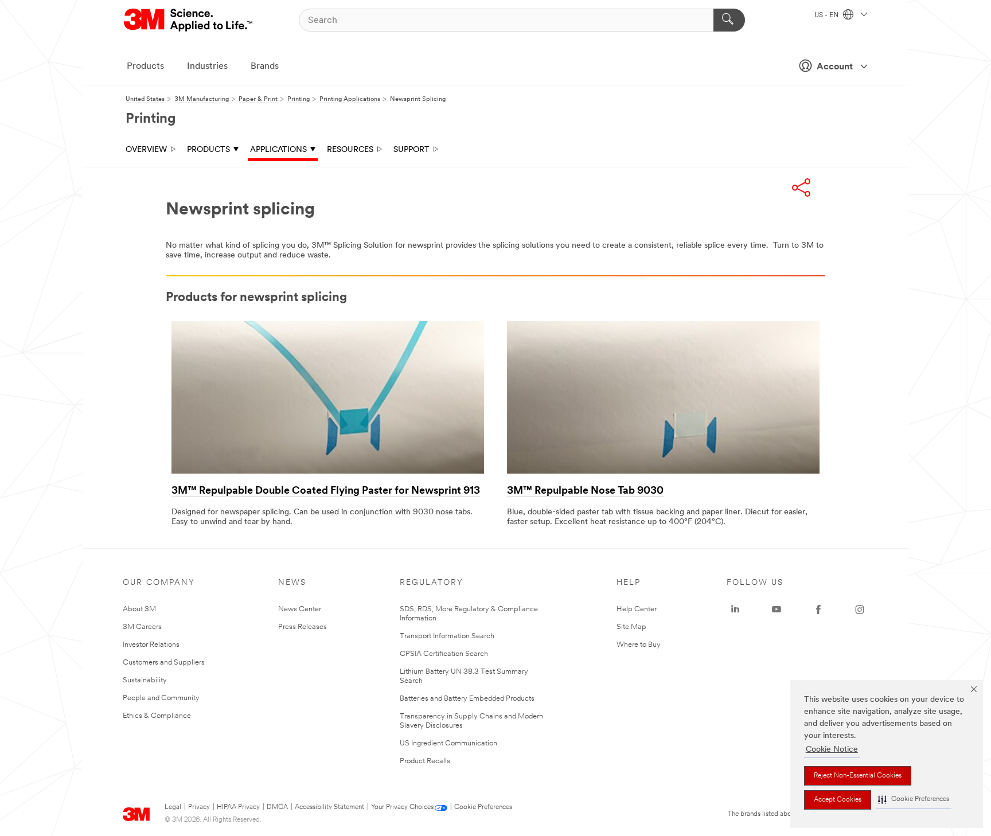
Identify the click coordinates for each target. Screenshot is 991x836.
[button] (913, 799)
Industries (207, 66)
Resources (350, 150)
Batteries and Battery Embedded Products (467, 698)
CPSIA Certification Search (444, 654)
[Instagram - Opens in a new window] (859, 609)
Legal (173, 807)
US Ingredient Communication (448, 743)
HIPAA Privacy (238, 807)
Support (411, 150)
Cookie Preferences (483, 807)
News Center (299, 609)
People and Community (161, 698)
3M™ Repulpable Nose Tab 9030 (585, 491)
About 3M (139, 609)
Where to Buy (639, 645)
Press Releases (302, 627)
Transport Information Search (447, 636)
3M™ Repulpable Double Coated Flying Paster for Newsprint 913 (325, 491)
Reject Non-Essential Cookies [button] (858, 775)
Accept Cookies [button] (837, 799)
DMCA (277, 807)
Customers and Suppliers (164, 662)
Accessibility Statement (329, 807)
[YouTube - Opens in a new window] (776, 609)
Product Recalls (425, 761)
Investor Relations (151, 645)
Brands (265, 66)
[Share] (801, 187)
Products (145, 66)
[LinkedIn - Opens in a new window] (735, 609)
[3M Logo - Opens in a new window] (189, 20)
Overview (146, 150)
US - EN (827, 15)
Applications (278, 150)
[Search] (729, 20)
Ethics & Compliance (157, 716)
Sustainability (145, 680)
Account (834, 67)
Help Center (637, 609)
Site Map (631, 627)
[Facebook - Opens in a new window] (818, 609)
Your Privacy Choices (402, 807)
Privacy (199, 807)
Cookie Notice (832, 749)
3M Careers (142, 627)
